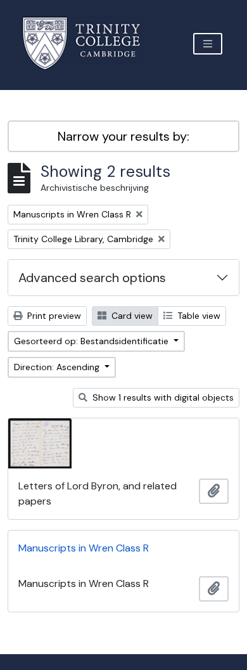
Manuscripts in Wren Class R (83, 548)
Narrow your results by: (123, 136)
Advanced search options (92, 277)
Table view (197, 315)
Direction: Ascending (58, 367)
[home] (89, 43)
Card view (131, 315)
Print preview (53, 315)
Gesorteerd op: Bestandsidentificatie (92, 341)
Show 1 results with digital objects (162, 397)
